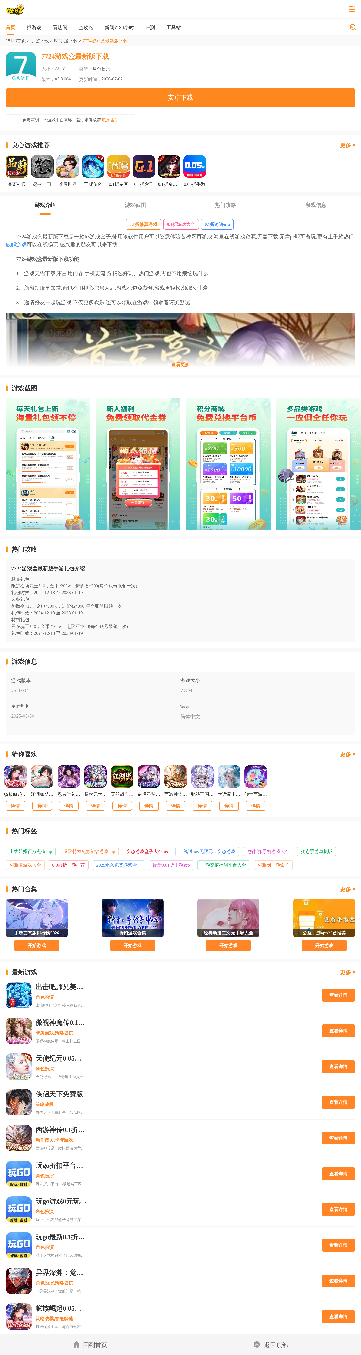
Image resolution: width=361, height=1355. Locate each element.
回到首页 (95, 1344)
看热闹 (60, 27)
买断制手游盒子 (273, 865)
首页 (10, 27)
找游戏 (34, 27)
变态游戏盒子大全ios (147, 851)
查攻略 (86, 27)
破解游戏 (16, 244)
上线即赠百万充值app (30, 851)
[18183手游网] (15, 9)
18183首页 (16, 40)
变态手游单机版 (316, 851)
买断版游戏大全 (25, 865)
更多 (345, 145)
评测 (150, 27)
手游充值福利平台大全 (223, 865)
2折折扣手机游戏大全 (268, 851)
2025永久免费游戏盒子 (118, 865)
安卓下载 (180, 97)
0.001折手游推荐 (68, 865)
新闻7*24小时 (119, 27)
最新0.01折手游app (171, 865)
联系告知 (110, 120)
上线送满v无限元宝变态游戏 (207, 851)
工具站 (173, 27)
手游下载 (40, 40)
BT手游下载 (66, 40)
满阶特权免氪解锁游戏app (89, 851)
